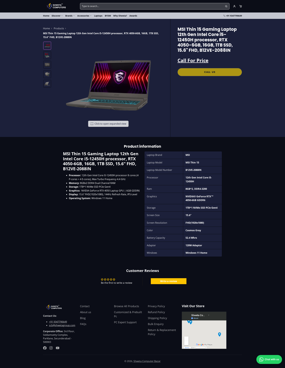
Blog (83, 318)
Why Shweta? (120, 15)
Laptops (98, 15)
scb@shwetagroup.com (62, 325)
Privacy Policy (156, 306)
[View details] (54, 307)
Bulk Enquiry (156, 324)
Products (59, 28)
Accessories (83, 15)
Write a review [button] (168, 281)
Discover (56, 15)
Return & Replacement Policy (162, 332)
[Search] (226, 6)
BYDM (108, 15)
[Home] (57, 6)
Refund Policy (156, 312)
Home (46, 15)
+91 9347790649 (234, 15)
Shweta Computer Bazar (147, 361)
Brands (68, 15)
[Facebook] (45, 348)
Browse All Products (126, 306)
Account (234, 6)
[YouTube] (57, 348)
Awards (133, 15)
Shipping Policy (157, 318)
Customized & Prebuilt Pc (128, 314)
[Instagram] (51, 348)
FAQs (83, 324)
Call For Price (193, 60)
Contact (85, 306)
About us (85, 312)
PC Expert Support (125, 322)
